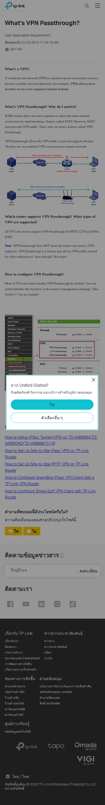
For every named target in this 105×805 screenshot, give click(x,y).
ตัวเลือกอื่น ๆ (52, 417)
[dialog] (52, 402)
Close (93, 380)
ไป (52, 404)
